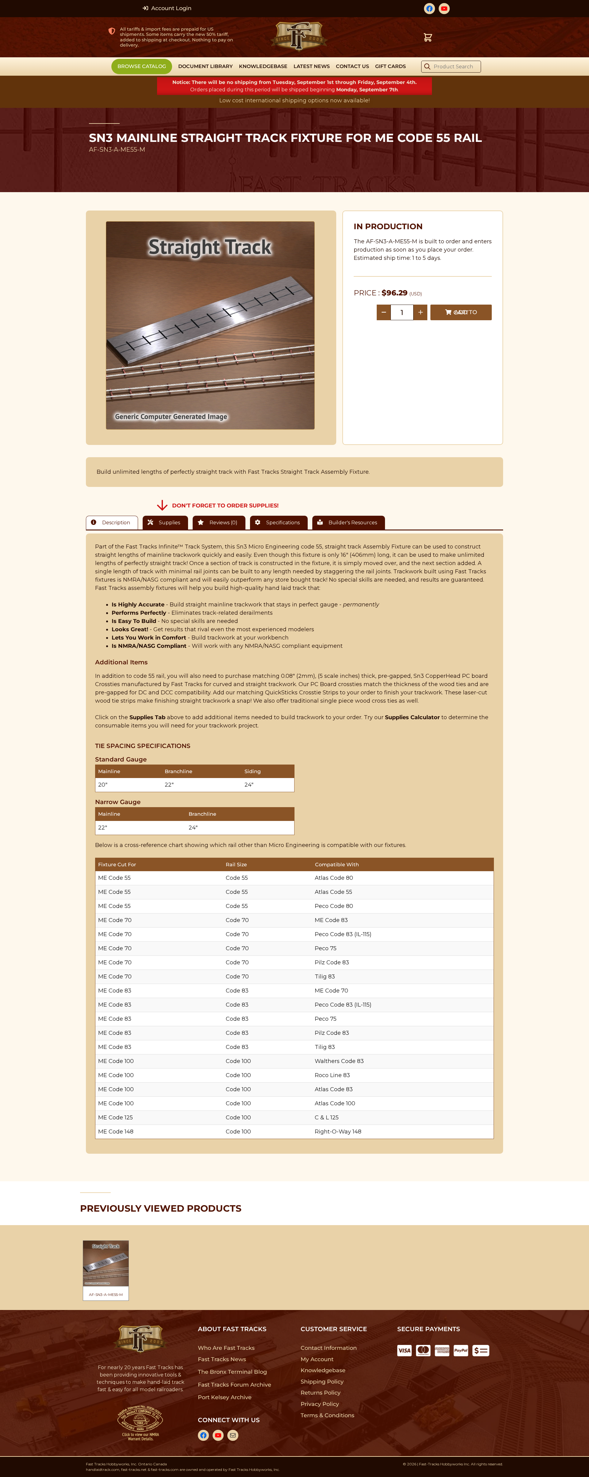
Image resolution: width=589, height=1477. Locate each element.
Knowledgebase (323, 1370)
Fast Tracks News (222, 1359)
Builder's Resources (352, 523)
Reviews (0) (222, 523)
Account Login (170, 8)
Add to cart (465, 312)
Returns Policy (321, 1392)
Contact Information (328, 1348)
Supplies (169, 523)
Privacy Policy (320, 1404)
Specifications (282, 523)
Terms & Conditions (327, 1415)
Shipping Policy (322, 1381)
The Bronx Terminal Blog (232, 1372)
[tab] (113, 523)
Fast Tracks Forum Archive (234, 1384)
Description (115, 523)
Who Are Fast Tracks (226, 1348)
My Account (317, 1359)
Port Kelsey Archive (224, 1397)
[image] (210, 325)
